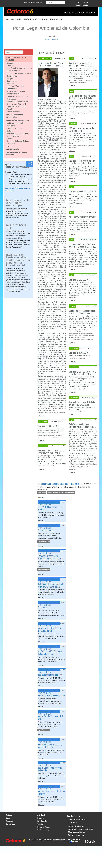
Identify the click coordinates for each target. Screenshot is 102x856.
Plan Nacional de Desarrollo (86, 333)
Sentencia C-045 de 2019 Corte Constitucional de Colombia (82, 162)
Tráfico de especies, (82, 145)
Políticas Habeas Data (76, 835)
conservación (42, 492)
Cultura (9, 131)
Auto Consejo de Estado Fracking (82, 217)
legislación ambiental (44, 541)
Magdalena (71, 264)
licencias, (40, 437)
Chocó (86, 329)
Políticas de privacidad (76, 826)
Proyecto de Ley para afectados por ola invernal (50, 673)
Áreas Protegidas (13, 71)
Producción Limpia (56, 19)
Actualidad (9, 19)
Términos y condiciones (76, 832)
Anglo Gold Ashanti (73, 331)
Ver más (41, 416)
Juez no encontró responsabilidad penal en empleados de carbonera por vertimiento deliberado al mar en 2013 (82, 245)
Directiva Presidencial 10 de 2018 (82, 191)
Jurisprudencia (12, 149)
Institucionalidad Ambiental (17, 101)
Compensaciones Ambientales (19, 73)
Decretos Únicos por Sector (17, 120)
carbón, (56, 412)
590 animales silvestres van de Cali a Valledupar (81, 129)
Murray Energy (72, 337)
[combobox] (55, 2)
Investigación (26, 19)
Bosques (10, 78)
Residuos (10, 83)
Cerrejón (76, 80)
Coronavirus (89, 80)
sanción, (51, 412)
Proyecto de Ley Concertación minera (46, 529)
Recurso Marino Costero (16, 91)
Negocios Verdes (44, 19)
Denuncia (18, 19)
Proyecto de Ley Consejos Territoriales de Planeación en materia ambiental (50, 555)
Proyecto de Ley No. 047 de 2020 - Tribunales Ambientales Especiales (50, 651)
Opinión (34, 19)
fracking (89, 111)
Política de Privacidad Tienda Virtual (80, 829)
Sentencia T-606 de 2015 (79, 352)
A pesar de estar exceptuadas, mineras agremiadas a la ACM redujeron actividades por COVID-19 (82, 64)
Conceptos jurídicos (44, 483)
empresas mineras (73, 333)
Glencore (79, 337)
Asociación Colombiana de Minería (77, 82)
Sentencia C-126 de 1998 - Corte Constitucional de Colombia (51, 451)
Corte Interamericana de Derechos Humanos (79, 339)
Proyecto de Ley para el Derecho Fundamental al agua (50, 716)
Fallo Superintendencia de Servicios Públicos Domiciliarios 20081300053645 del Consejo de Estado (82, 425)
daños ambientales (73, 266)
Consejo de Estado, (80, 113)
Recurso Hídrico (13, 63)
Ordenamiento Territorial (16, 104)
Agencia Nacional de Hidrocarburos (77, 111)
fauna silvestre (72, 145)
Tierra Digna (92, 335)
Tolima (81, 331)
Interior (9, 138)
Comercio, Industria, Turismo (18, 141)
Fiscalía (92, 264)
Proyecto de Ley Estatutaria (44, 606)
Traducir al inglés (81, 5)
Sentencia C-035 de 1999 (48, 426)
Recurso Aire (12, 76)
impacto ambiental (79, 264)
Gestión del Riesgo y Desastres (19, 68)
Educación (11, 66)
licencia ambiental (70, 492)
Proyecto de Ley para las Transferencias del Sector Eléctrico (51, 791)
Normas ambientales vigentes (16, 58)
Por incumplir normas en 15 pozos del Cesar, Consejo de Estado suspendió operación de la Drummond (82, 96)
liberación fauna (73, 147)
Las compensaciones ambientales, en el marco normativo (60, 483)
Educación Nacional (14, 128)
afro (80, 335)
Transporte (11, 144)
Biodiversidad (12, 81)
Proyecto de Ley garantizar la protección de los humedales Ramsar (50, 627)
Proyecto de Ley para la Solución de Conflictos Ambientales (50, 767)
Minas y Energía (13, 136)
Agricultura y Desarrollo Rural (18, 133)
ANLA (46, 412)
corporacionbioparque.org (77, 819)
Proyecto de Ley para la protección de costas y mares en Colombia (50, 744)
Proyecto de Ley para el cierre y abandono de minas (51, 694)
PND (92, 339)
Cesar (76, 329)
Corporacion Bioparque (51, 39)
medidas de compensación (55, 492)
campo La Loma (90, 113)
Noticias (67, 12)
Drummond (62, 412)
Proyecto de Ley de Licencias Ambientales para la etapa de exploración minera (51, 583)
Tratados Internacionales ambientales (16, 153)
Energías (10, 109)
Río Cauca (86, 331)
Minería (70, 80)
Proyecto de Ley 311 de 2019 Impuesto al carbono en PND (51, 506)
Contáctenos (90, 12)
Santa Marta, (41, 412)
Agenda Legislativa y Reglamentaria (49, 502)
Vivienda (10, 146)
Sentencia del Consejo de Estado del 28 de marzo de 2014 (82, 403)
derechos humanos (73, 335)
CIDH (83, 337)
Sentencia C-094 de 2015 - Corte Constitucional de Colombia (82, 372)
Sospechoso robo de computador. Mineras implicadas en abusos (82, 311)
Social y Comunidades (15, 107)
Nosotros (80, 12)
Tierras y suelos (13, 112)
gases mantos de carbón (75, 114)
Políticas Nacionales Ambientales (14, 116)
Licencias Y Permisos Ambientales (77, 230)
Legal (74, 12)
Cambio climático (14, 94)
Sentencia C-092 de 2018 (79, 279)
